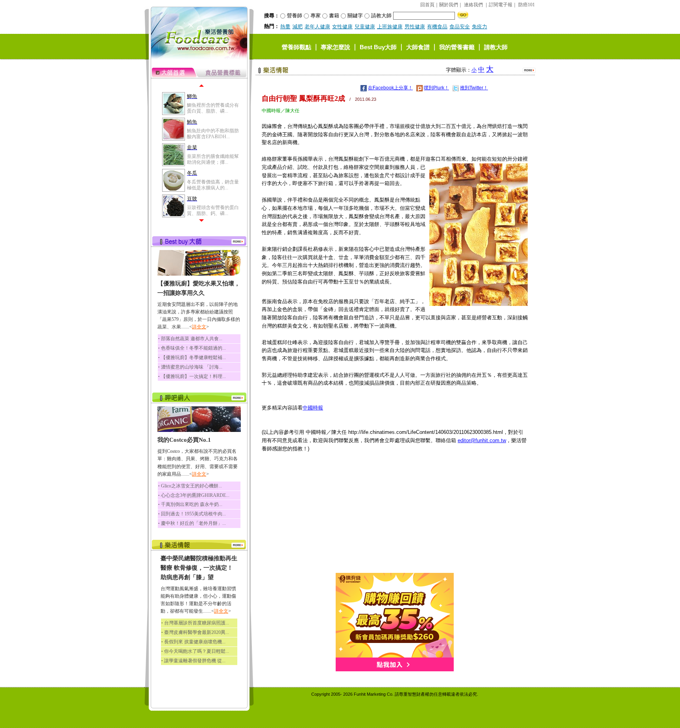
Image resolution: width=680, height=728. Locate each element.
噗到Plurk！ (436, 88)
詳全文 (199, 327)
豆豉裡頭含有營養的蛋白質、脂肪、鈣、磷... (213, 210)
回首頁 (427, 4)
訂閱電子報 (500, 4)
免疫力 (479, 27)
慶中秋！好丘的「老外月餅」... (193, 523)
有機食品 (437, 27)
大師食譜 (418, 46)
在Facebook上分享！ (390, 88)
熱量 (285, 27)
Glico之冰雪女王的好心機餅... (191, 486)
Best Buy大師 (378, 46)
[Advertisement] (395, 518)
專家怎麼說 (335, 46)
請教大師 (496, 46)
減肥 (297, 27)
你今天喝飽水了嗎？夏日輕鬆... (196, 651)
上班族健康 (390, 27)
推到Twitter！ (474, 88)
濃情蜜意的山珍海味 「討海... (191, 367)
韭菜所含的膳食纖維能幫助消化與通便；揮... (213, 159)
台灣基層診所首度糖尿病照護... (196, 623)
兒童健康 (365, 27)
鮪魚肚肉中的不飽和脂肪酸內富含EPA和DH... (213, 133)
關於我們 (448, 4)
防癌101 (526, 4)
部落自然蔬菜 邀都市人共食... (191, 338)
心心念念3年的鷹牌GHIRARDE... (195, 495)
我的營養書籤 (457, 46)
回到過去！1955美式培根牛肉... (193, 514)
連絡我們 (473, 4)
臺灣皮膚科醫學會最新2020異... (196, 632)
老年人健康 (317, 27)
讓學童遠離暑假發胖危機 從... (194, 660)
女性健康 (342, 27)
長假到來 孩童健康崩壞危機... (194, 642)
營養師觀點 (296, 46)
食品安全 (459, 27)
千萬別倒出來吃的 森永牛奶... (191, 504)
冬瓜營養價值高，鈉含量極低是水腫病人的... (213, 184)
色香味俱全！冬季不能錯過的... (193, 348)
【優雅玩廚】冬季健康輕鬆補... (193, 357)
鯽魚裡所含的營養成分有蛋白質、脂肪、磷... (213, 107)
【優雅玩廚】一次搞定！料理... (193, 376)
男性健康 (415, 27)
